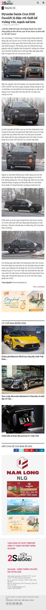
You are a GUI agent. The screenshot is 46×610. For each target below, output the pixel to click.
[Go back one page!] (3, 8)
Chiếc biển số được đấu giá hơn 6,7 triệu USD (20, 436)
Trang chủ (8, 8)
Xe (14, 8)
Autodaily (40, 287)
